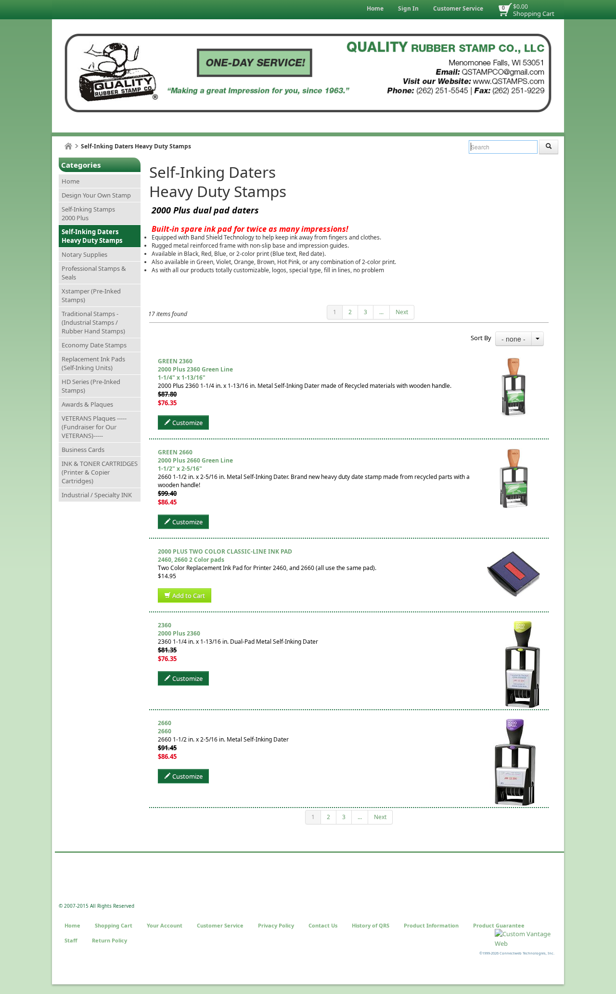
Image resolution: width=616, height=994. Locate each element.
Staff (70, 940)
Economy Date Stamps (94, 345)
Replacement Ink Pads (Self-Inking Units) (93, 363)
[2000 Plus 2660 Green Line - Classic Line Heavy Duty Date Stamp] (514, 452)
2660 (164, 731)
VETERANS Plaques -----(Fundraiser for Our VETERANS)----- (94, 427)
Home (375, 8)
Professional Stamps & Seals (94, 272)
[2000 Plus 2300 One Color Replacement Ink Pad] (513, 551)
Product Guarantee (499, 925)
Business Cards (83, 449)
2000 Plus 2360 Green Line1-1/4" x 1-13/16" (195, 373)
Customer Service (458, 8)
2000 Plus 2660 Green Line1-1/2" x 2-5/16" (195, 464)
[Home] (68, 146)
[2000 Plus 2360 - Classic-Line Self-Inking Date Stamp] (522, 625)
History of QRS (370, 925)
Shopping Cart (533, 13)
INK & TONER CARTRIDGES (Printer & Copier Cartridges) (100, 472)
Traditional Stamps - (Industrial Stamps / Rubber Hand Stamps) (93, 322)
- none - (513, 339)
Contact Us (322, 925)
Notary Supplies (84, 254)
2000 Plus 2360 (179, 633)
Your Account (164, 925)
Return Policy (109, 940)
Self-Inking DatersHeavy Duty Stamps (92, 236)
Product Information (431, 925)
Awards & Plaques (87, 404)
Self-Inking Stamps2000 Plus (88, 213)
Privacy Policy (276, 925)
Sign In (408, 8)
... (381, 312)
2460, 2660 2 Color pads (191, 560)
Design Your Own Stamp (96, 195)
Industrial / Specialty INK (97, 494)
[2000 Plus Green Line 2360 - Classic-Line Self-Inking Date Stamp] (513, 361)
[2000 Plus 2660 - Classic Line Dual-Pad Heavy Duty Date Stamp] (514, 723)
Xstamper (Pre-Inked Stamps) (91, 295)
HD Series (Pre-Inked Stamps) (91, 386)
